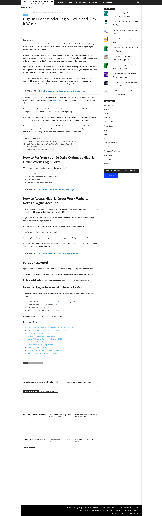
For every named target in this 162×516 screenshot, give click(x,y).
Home (60, 2)
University (107, 163)
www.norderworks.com (55, 302)
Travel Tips (80, 2)
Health (106, 130)
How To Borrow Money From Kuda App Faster (60, 416)
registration (57, 100)
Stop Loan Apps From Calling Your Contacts (86, 416)
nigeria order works (35, 363)
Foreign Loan (108, 126)
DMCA (114, 508)
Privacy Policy (77, 508)
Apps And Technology (111, 105)
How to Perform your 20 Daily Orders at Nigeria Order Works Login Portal (51, 141)
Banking (93, 2)
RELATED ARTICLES (31, 391)
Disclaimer (106, 508)
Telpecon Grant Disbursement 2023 (34, 416)
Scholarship (106, 2)
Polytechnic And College (112, 151)
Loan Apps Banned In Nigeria (34, 439)
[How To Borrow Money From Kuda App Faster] (61, 404)
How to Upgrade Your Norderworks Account (40, 149)
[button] (138, 2)
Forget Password (31, 146)
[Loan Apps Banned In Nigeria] (35, 429)
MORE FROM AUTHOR (48, 391)
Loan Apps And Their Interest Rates (60, 440)
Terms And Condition (125, 508)
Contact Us (96, 508)
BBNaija (106, 113)
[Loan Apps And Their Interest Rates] (61, 429)
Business (107, 118)
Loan (69, 2)
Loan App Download (110, 143)
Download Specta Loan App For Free (82, 382)
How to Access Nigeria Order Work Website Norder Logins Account (49, 144)
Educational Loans (110, 122)
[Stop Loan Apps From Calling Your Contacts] (87, 404)
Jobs (105, 134)
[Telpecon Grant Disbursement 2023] (35, 404)
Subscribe (110, 176)
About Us (88, 508)
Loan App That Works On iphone (84, 440)
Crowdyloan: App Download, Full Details (40, 382)
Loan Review (108, 147)
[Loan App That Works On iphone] (87, 429)
